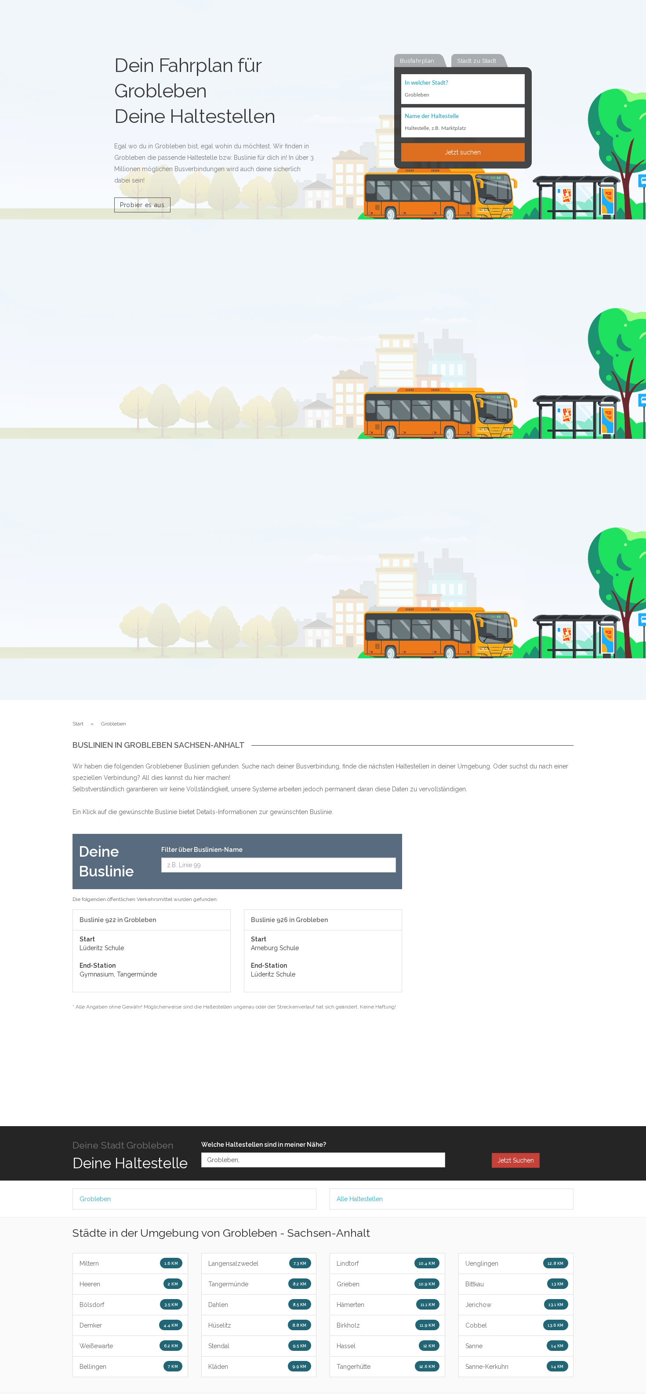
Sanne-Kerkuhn (514, 1366)
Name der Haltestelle (432, 116)
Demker (129, 1325)
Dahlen (257, 1304)
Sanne (514, 1346)
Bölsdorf (129, 1304)
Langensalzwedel (257, 1263)
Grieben (386, 1284)
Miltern (129, 1263)
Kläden (257, 1366)
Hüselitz (257, 1325)
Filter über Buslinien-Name (202, 849)
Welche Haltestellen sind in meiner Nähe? (263, 1144)
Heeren (129, 1284)
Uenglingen (514, 1263)
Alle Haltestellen (360, 1199)
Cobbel (514, 1325)
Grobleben (95, 1199)
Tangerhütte (386, 1366)
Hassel (386, 1346)
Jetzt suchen (463, 152)
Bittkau (514, 1284)
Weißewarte (129, 1346)
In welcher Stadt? (426, 83)
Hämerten (386, 1304)
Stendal (257, 1346)
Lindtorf (386, 1263)
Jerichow (514, 1304)
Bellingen (129, 1366)
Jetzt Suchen (515, 1160)
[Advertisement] (494, 965)
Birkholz (386, 1325)
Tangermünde (257, 1284)
